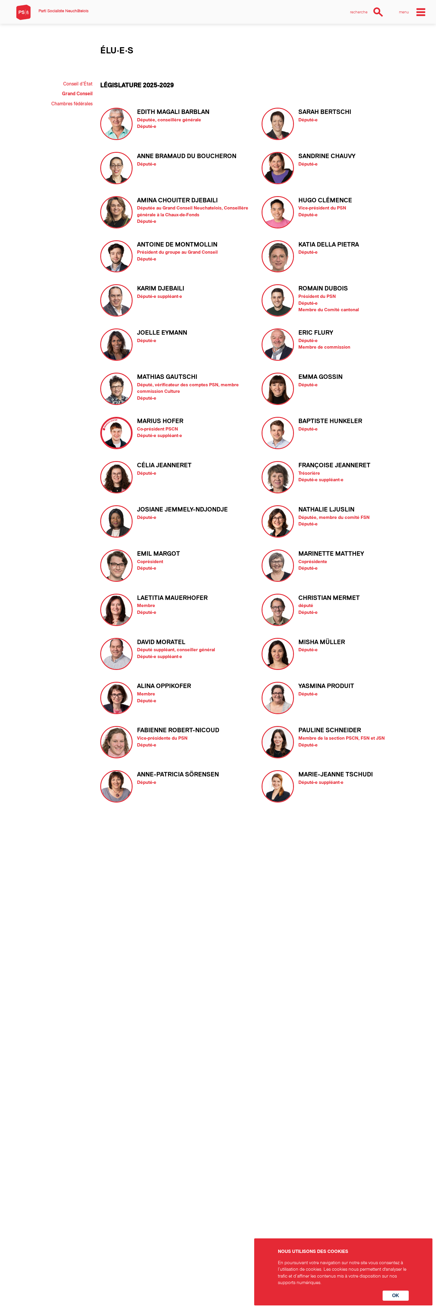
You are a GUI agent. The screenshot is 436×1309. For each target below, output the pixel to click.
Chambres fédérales (72, 104)
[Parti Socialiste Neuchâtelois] (23, 12)
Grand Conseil (77, 93)
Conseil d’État (78, 84)
